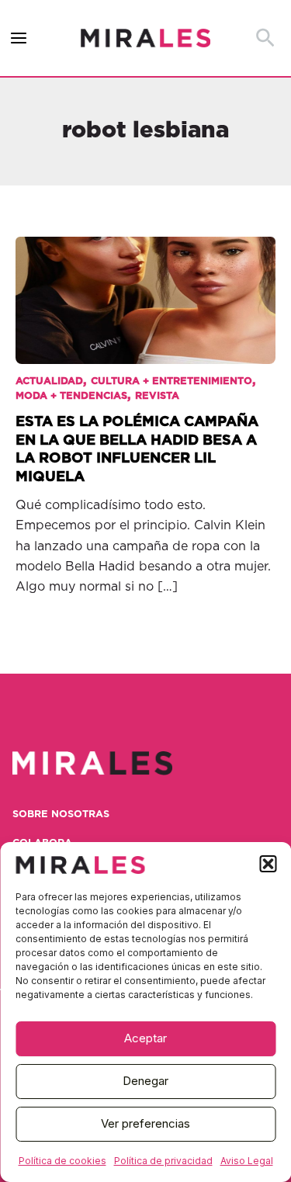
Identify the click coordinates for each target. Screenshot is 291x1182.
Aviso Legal (246, 1160)
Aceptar (145, 1038)
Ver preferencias (145, 1123)
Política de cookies (62, 1160)
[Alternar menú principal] (19, 38)
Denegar (145, 1080)
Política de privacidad (163, 1160)
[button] (267, 864)
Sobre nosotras (60, 814)
